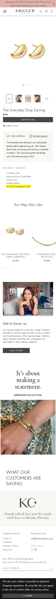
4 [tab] (30, 85)
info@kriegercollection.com (42, 538)
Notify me (28, 119)
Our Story (16, 350)
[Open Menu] (5, 11)
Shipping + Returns (11, 545)
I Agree (28, 595)
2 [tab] (25, 85)
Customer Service (11, 533)
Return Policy (40, 136)
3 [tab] (28, 85)
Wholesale (7, 542)
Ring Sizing (7, 549)
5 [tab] (32, 85)
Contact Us (7, 538)
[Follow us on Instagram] (32, 550)
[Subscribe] (51, 568)
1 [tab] (23, 85)
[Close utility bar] (54, 4)
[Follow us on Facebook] (36, 550)
